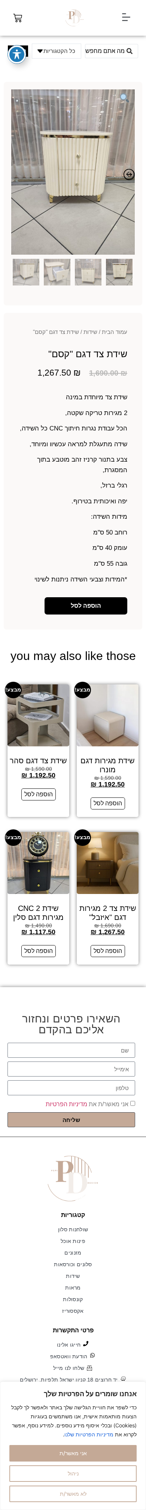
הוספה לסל (86, 605)
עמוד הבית (114, 332)
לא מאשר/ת (73, 1493)
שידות (90, 332)
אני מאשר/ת (73, 1453)
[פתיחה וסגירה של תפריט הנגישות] (17, 54)
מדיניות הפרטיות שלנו (88, 1434)
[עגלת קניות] (17, 18)
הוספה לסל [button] (108, 803)
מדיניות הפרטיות (66, 1104)
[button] (126, 17)
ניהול (73, 1473)
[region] (73, 1446)
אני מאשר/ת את (87, 1104)
